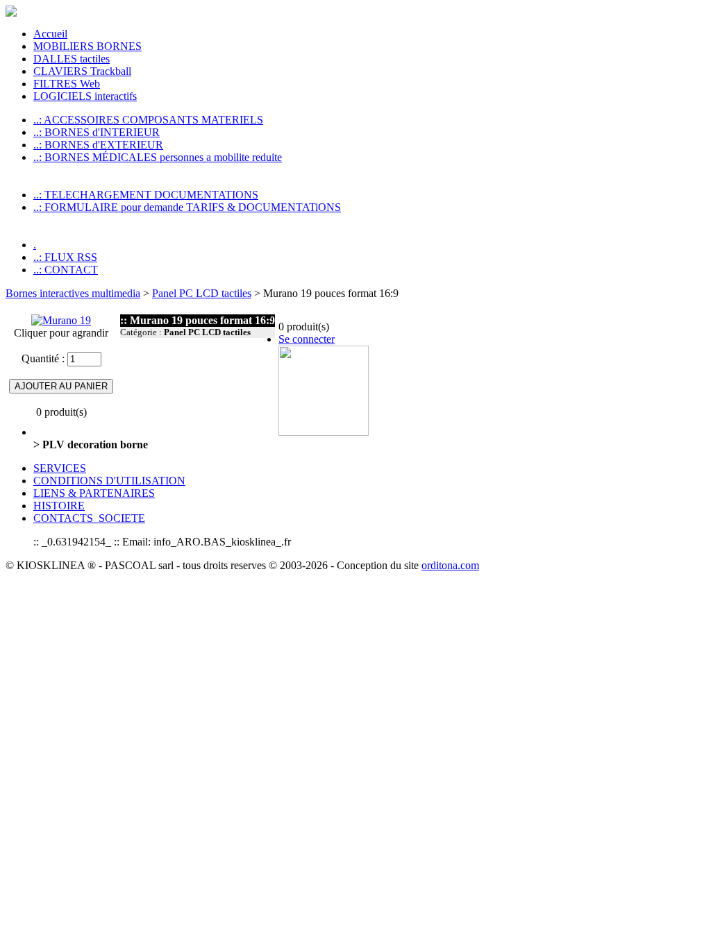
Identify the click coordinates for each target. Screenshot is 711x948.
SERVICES (59, 468)
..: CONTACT (65, 270)
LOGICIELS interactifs (85, 96)
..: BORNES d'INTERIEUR (96, 132)
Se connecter (306, 339)
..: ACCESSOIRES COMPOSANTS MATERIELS (148, 120)
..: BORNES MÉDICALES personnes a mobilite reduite (157, 157)
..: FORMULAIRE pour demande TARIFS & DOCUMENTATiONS (187, 207)
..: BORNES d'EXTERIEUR (98, 145)
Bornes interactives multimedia (73, 293)
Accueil (50, 34)
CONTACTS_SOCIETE (89, 518)
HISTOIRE (59, 505)
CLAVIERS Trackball (82, 71)
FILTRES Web (66, 84)
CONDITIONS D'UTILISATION (109, 480)
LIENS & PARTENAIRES (94, 493)
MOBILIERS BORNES (87, 46)
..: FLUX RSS (65, 257)
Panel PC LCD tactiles (201, 293)
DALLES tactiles (71, 59)
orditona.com (450, 565)
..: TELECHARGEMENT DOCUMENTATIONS (145, 195)
